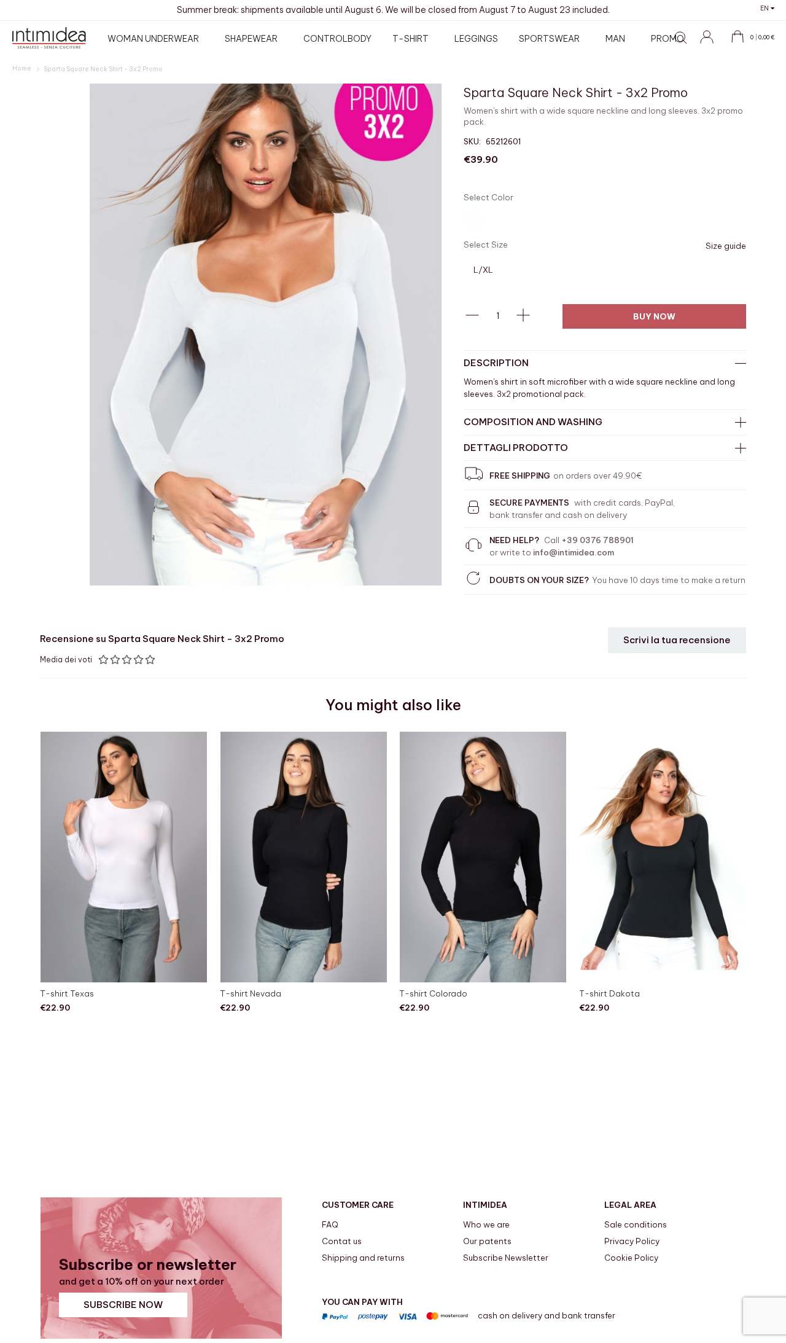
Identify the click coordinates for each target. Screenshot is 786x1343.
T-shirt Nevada (250, 993)
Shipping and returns (363, 1258)
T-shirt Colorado (433, 993)
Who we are (486, 1224)
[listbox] (605, 220)
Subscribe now (123, 1304)
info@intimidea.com (573, 552)
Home (22, 68)
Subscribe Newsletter (505, 1258)
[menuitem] (155, 39)
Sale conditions (635, 1224)
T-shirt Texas (67, 993)
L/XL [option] (483, 270)
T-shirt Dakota (609, 993)
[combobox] (605, 66)
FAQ (330, 1224)
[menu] (398, 39)
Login (712, 43)
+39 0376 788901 (597, 540)
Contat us (342, 1241)
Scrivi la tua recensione (677, 640)
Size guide (726, 246)
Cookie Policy (631, 1258)
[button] (767, 8)
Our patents (487, 1241)
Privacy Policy (632, 1241)
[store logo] (49, 38)
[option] (473, 219)
